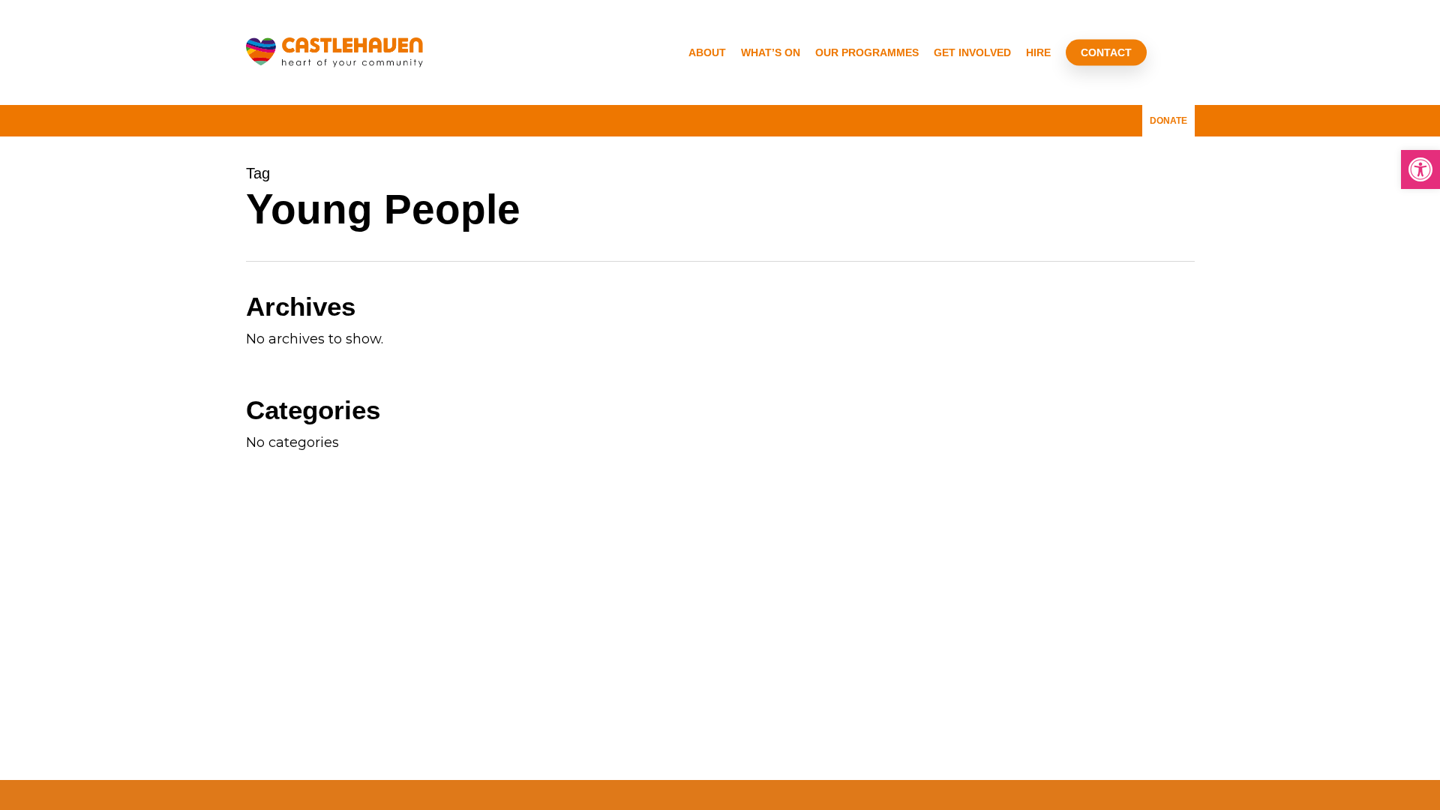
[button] (1420, 169)
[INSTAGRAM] (1122, 115)
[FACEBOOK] (1074, 115)
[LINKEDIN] (1098, 115)
